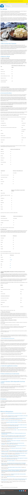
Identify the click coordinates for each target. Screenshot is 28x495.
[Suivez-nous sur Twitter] (21, 490)
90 (10, 265)
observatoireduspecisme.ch (4, 1)
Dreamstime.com (5, 41)
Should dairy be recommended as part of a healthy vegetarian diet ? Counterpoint (16, 458)
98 (10, 267)
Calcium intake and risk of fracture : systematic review (15, 420)
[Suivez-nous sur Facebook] (19, 490)
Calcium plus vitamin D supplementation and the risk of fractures (16, 445)
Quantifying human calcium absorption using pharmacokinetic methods (16, 438)
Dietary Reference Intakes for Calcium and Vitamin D (14, 467)
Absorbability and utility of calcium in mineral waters (13, 440)
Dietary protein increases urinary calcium (16, 448)
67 (10, 257)
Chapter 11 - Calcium (17, 429)
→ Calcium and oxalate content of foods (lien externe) (7, 338)
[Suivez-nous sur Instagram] (23, 490)
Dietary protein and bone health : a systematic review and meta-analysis (17, 427)
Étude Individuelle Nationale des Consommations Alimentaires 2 (13, 413)
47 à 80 (11, 259)
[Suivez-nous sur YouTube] (25, 490)
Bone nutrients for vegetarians (11, 460)
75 (10, 263)
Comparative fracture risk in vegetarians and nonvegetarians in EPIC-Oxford (17, 415)
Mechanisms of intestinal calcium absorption (12, 422)
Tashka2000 (2, 41)
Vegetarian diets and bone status (10, 476)
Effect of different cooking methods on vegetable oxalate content (18, 424)
